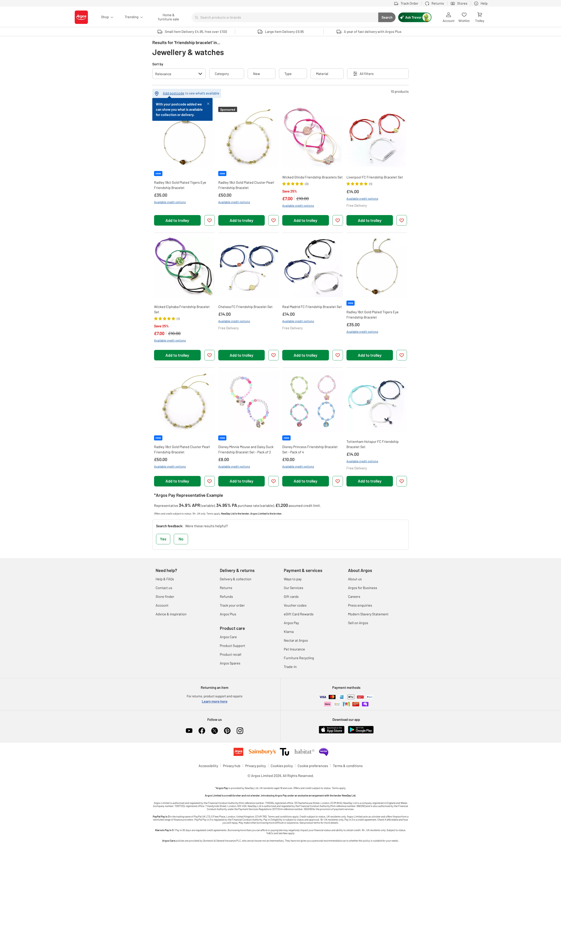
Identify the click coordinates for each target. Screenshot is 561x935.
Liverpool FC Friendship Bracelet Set (374, 177)
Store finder (165, 596)
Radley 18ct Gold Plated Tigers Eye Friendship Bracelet (180, 185)
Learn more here (214, 701)
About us (355, 579)
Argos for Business (362, 588)
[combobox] (285, 17)
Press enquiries (360, 605)
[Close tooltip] (208, 103)
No (181, 538)
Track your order (232, 605)
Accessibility (208, 766)
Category (222, 73)
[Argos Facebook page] (202, 730)
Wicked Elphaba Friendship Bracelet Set (182, 309)
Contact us (164, 588)
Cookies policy (282, 766)
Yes (163, 538)
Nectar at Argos (296, 640)
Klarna (289, 631)
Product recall (230, 654)
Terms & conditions (348, 766)
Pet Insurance (294, 649)
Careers (354, 596)
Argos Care (228, 637)
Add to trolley (177, 220)
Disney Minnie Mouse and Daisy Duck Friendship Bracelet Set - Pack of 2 (245, 449)
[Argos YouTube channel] (189, 730)
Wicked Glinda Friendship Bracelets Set (312, 177)
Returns (226, 588)
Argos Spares (230, 663)
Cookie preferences (313, 766)
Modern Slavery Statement (368, 614)
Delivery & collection (235, 579)
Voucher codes (295, 605)
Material (322, 73)
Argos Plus (228, 614)
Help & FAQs (165, 579)
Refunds (226, 596)
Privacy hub (231, 766)
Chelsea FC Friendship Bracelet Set (245, 307)
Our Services (293, 588)
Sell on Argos (358, 623)
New (256, 73)
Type (288, 73)
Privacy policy (255, 766)
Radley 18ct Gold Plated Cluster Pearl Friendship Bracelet (246, 185)
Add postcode (173, 93)
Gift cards (291, 596)
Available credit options (170, 202)
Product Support (232, 645)
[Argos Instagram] (240, 730)
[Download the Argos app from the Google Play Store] (361, 729)
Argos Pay (291, 623)
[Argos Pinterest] (227, 730)
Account (162, 605)
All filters (367, 73)
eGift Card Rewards (299, 614)
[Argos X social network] (214, 730)
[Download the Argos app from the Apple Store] (331, 729)
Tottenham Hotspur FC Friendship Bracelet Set (372, 444)
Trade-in (290, 666)
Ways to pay (293, 579)
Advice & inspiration (171, 614)
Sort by (157, 64)
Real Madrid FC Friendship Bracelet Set (312, 307)
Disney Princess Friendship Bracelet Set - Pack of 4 (310, 449)
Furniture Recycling (299, 658)
